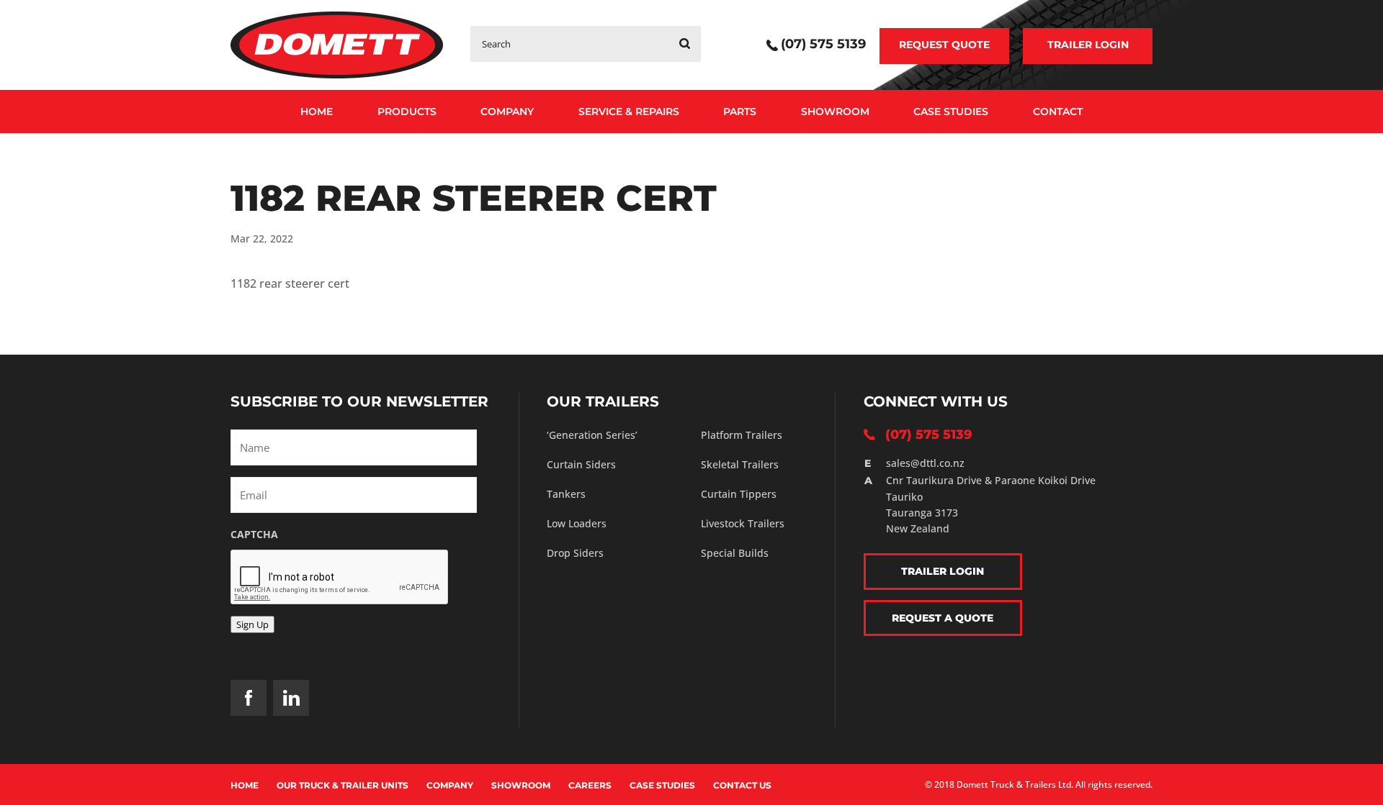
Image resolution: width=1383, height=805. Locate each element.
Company (507, 111)
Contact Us (742, 785)
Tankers (566, 494)
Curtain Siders (581, 464)
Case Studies (950, 111)
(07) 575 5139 (823, 45)
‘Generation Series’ (592, 435)
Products (407, 111)
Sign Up (252, 624)
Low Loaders (577, 523)
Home (316, 111)
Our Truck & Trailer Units (342, 785)
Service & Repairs (628, 111)
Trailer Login (1088, 44)
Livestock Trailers (742, 523)
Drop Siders (575, 553)
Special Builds (735, 553)
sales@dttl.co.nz (925, 463)
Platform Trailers (741, 435)
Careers (590, 785)
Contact (1058, 111)
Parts (739, 111)
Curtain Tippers (738, 494)
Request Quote (944, 44)
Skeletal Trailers (740, 464)
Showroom (835, 111)
